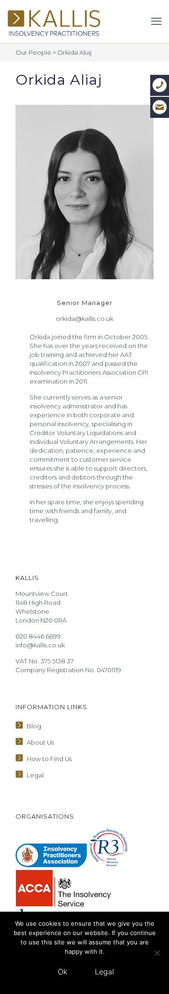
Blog (34, 726)
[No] (157, 953)
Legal (35, 775)
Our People (33, 52)
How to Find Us (49, 758)
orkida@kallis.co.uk (84, 318)
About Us (40, 742)
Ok (62, 971)
